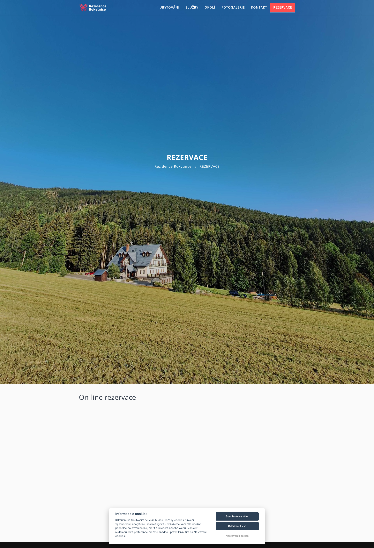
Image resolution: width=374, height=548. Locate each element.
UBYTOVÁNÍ (169, 7)
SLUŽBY (192, 7)
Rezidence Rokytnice (172, 166)
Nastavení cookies (237, 535)
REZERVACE (282, 7)
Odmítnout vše (237, 526)
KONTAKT (259, 7)
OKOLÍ (210, 7)
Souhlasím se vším (237, 516)
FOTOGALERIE (233, 7)
